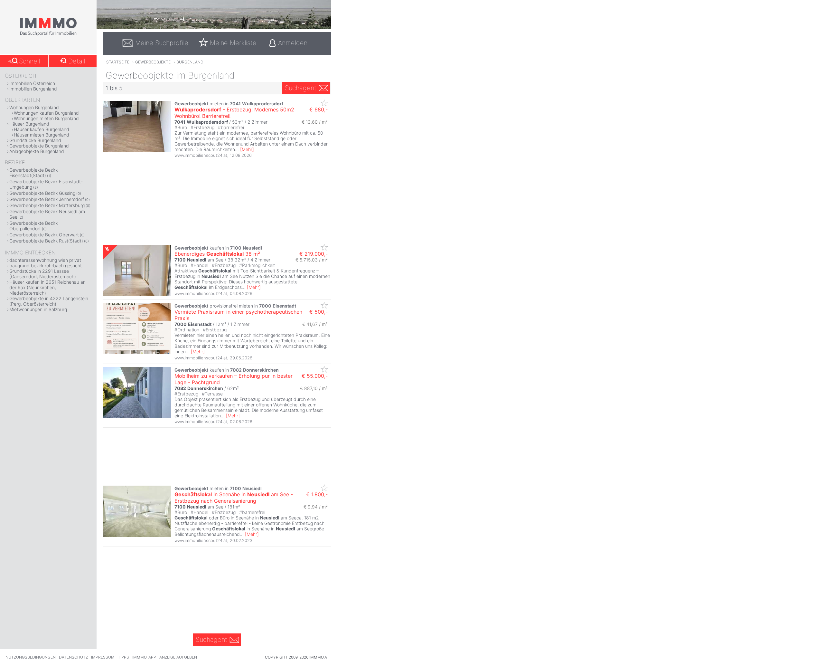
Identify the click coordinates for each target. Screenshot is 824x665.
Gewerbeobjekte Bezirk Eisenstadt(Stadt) (33, 172)
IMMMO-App (144, 657)
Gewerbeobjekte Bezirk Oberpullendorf (33, 225)
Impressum (103, 657)
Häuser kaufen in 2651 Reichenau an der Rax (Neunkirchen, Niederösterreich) (47, 287)
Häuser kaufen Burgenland (41, 129)
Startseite (117, 62)
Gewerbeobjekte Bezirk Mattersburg (47, 205)
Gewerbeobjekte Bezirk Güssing (42, 193)
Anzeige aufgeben (178, 657)
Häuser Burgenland (29, 124)
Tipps (123, 657)
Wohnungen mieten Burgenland (46, 118)
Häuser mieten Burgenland (41, 135)
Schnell (29, 61)
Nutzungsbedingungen (30, 657)
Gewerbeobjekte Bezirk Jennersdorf (46, 199)
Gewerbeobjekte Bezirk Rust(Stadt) (46, 240)
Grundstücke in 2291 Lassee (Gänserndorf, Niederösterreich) (42, 273)
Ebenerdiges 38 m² (217, 254)
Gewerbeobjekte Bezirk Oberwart (44, 234)
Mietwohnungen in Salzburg (38, 309)
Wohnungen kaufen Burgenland (46, 113)
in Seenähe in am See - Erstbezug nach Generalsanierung (233, 497)
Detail (76, 61)
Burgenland (189, 62)
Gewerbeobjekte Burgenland (39, 145)
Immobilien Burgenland (33, 88)
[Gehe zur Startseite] (48, 34)
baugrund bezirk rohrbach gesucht (45, 265)
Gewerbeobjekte (153, 62)
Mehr (247, 149)
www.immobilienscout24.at (200, 155)
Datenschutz (73, 657)
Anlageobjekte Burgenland (36, 151)
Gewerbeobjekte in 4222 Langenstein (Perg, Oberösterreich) (48, 301)
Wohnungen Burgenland (34, 107)
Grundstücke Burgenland (35, 140)
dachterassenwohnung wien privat (45, 260)
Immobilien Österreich (32, 83)
